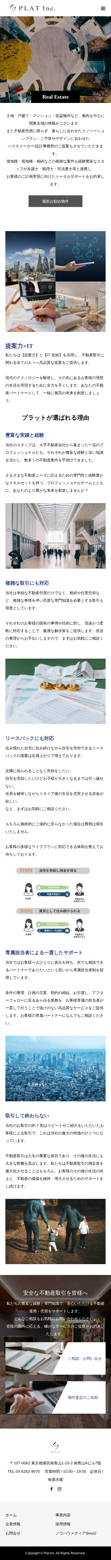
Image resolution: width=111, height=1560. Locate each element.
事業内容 (63, 1515)
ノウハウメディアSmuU (76, 1533)
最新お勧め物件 (55, 201)
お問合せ (12, 1533)
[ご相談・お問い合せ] (55, 1343)
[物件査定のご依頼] (55, 1382)
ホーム (11, 1515)
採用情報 (63, 1524)
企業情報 (12, 1524)
